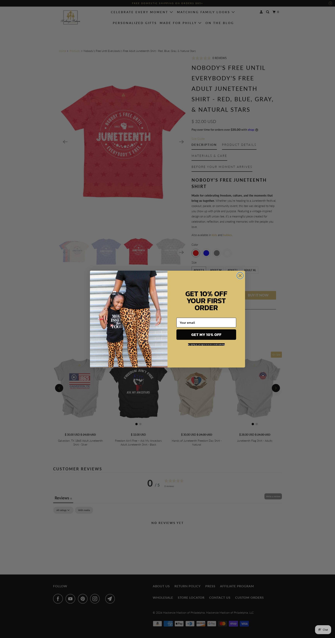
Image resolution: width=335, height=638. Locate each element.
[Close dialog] (240, 275)
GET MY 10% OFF (206, 334)
